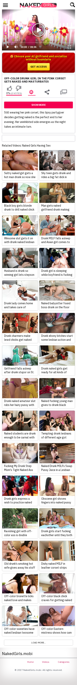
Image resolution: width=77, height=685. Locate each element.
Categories (63, 661)
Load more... (38, 642)
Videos (45, 661)
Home (30, 661)
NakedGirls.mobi (39, 5)
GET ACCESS (38, 66)
